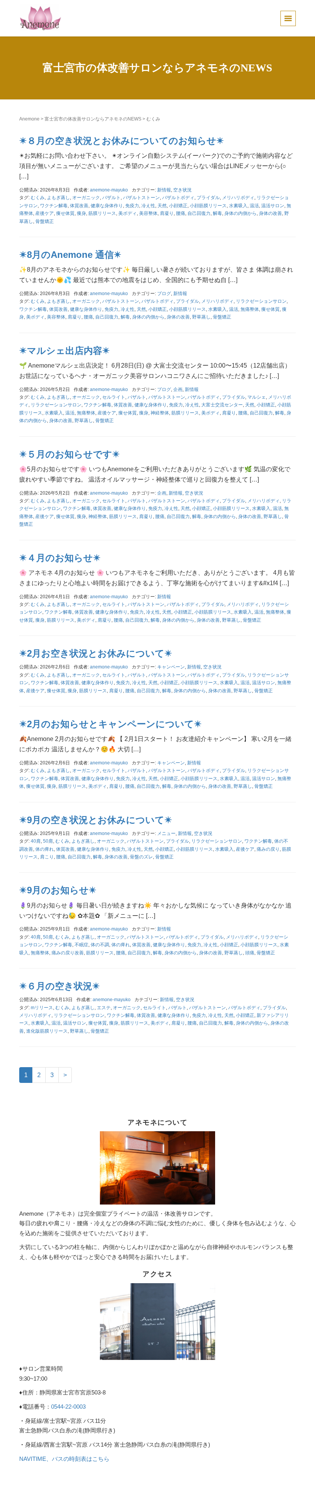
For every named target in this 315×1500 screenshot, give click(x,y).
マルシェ (256, 397)
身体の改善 (270, 213)
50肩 (48, 841)
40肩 (36, 841)
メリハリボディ (238, 197)
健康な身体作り (107, 205)
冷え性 (148, 205)
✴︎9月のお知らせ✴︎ (57, 890)
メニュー (166, 833)
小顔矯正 (178, 205)
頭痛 (249, 952)
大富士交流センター (222, 405)
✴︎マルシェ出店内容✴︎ (64, 350)
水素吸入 (238, 205)
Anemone (29, 119)
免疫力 (132, 205)
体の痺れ (44, 849)
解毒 (217, 213)
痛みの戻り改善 (67, 952)
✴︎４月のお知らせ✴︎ (60, 558)
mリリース (42, 1007)
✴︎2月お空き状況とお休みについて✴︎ (95, 653)
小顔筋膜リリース (208, 205)
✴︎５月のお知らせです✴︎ (69, 454)
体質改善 (79, 205)
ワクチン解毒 (54, 205)
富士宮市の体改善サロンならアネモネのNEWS (93, 119)
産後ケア (44, 213)
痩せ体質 (65, 213)
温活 (254, 205)
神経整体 (160, 413)
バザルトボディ (178, 197)
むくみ (38, 197)
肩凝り (167, 213)
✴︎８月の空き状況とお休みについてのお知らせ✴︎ (121, 140)
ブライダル (208, 197)
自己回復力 (199, 213)
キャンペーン (171, 667)
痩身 (81, 213)
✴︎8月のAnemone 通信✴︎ (70, 254)
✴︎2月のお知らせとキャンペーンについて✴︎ (110, 724)
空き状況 (182, 190)
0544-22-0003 (68, 1407)
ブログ (164, 293)
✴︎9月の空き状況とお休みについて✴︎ (95, 820)
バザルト (111, 197)
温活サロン (272, 205)
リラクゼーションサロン (261, 301)
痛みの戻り (268, 849)
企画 (177, 389)
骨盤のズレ (141, 857)
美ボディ (127, 213)
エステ (104, 1007)
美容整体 (148, 213)
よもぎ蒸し (58, 197)
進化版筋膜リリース (47, 1031)
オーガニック (86, 197)
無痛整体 (249, 309)
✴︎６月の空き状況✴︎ (59, 986)
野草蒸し (201, 317)
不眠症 (81, 944)
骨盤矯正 (44, 221)
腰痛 (180, 213)
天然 (162, 205)
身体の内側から (240, 213)
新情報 (164, 190)
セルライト (113, 397)
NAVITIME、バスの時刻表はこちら (64, 1459)
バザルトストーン (141, 197)
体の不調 (100, 944)
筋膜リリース (102, 213)
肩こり (47, 857)
